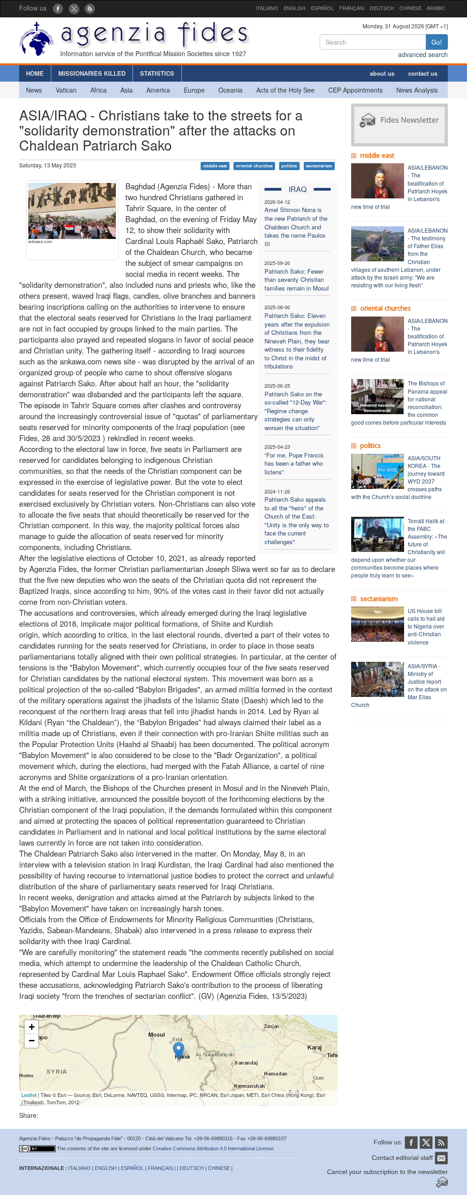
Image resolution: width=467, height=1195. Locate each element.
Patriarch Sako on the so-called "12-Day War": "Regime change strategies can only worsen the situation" (296, 411)
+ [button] (32, 1027)
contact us (422, 73)
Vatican (66, 89)
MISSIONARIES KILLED (91, 73)
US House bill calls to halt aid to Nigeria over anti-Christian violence (426, 626)
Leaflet (28, 1094)
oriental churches (254, 166)
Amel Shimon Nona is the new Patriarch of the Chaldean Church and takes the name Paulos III (296, 226)
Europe (194, 89)
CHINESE (410, 7)
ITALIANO (267, 7)
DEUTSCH (382, 7)
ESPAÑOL (322, 7)
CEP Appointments (355, 89)
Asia (126, 89)
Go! (436, 42)
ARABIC (436, 7)
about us (382, 73)
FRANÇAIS (351, 7)
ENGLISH (295, 7)
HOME (35, 73)
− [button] (32, 1040)
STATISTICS (157, 73)
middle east (215, 166)
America (158, 89)
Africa (98, 89)
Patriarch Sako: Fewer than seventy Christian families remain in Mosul (297, 279)
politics (289, 166)
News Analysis (417, 89)
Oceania (230, 89)
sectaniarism (319, 166)
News (34, 89)
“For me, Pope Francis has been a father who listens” (294, 463)
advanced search (423, 54)
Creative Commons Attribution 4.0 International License (213, 1148)
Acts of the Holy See (285, 89)
